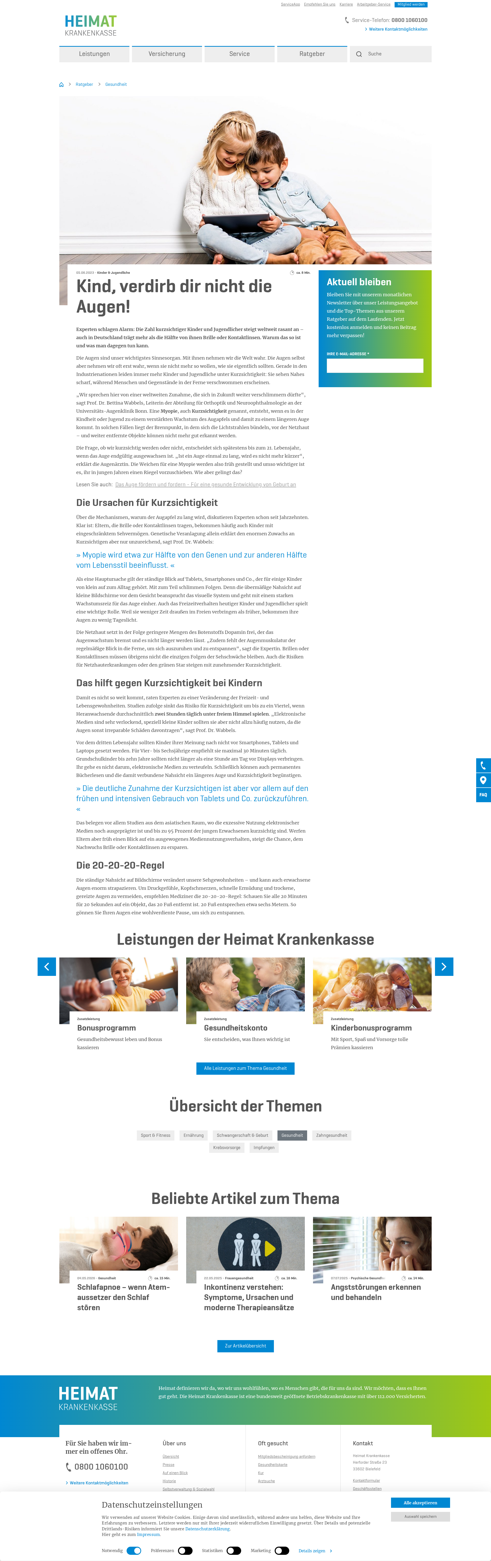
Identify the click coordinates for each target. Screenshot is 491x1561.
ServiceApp (290, 5)
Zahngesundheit (331, 1135)
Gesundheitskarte (272, 1465)
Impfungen (264, 1147)
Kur (261, 1473)
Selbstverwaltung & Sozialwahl (189, 1489)
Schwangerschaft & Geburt (242, 1135)
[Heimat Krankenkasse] (88, 25)
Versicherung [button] (167, 54)
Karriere (346, 5)
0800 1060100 (410, 20)
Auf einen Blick (175, 1473)
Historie (169, 1481)
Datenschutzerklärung (207, 1528)
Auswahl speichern (421, 1517)
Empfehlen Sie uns (320, 5)
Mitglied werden (411, 5)
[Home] (61, 84)
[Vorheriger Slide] (47, 966)
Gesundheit (116, 84)
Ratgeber (84, 84)
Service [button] (239, 54)
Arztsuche (266, 1481)
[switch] (185, 1551)
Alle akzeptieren (420, 1502)
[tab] (483, 765)
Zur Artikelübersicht (245, 1346)
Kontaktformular (366, 1481)
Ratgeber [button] (312, 54)
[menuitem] (94, 54)
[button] (391, 54)
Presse (168, 1465)
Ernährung (194, 1135)
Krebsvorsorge (226, 1147)
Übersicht (171, 1457)
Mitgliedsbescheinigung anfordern (286, 1457)
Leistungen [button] (94, 54)
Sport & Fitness (155, 1135)
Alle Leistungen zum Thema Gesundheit (245, 1068)
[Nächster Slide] (444, 966)
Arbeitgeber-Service (373, 5)
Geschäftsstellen (367, 1489)
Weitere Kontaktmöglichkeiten (398, 29)
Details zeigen (312, 1550)
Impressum (148, 1534)
